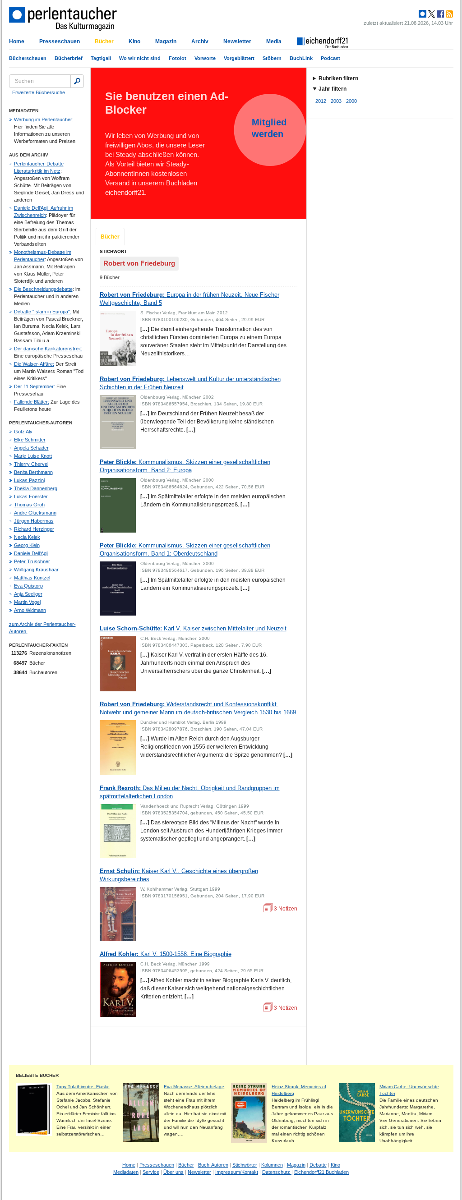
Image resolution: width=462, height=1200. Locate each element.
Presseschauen (59, 41)
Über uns (173, 1172)
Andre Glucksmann (35, 512)
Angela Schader (31, 448)
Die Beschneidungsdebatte (43, 289)
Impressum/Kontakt (236, 1172)
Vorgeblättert (239, 58)
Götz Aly (23, 431)
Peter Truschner (32, 561)
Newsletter (237, 41)
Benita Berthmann (33, 472)
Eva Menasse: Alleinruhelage (194, 1086)
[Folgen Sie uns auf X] (430, 14)
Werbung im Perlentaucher (43, 119)
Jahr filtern (332, 89)
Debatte (318, 1165)
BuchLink (301, 58)
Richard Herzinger (34, 529)
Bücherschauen (27, 58)
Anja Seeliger (28, 594)
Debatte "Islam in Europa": (42, 311)
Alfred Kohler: (165, 954)
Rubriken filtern (338, 78)
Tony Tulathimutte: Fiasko (83, 1086)
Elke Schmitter (30, 439)
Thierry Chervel (31, 464)
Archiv (199, 41)
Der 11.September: (34, 386)
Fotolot (177, 58)
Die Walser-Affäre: (34, 364)
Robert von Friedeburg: (189, 298)
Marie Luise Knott (33, 456)
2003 (336, 101)
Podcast (330, 58)
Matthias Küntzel (32, 577)
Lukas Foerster (31, 496)
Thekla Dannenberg (35, 488)
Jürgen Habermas (34, 521)
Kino (134, 41)
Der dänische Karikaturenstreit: (48, 348)
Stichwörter (244, 1165)
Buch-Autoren (213, 1165)
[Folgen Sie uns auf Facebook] (439, 14)
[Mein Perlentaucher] (422, 14)
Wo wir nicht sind (140, 58)
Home (16, 41)
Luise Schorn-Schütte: (193, 628)
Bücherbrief (69, 58)
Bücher (104, 41)
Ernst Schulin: (179, 875)
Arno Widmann (30, 610)
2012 (320, 101)
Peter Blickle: (185, 466)
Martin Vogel (27, 602)
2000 (351, 101)
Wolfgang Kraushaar (36, 569)
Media (274, 41)
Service (151, 1172)
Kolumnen (272, 1165)
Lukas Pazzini (29, 480)
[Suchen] (77, 81)
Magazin (165, 41)
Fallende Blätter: (31, 402)
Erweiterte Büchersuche (38, 92)
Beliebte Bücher (37, 1075)
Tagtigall (101, 58)
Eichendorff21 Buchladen (321, 1172)
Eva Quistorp (28, 586)
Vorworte (205, 58)
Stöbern (272, 58)
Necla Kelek (27, 537)
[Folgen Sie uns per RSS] (448, 14)
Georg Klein (27, 545)
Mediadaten (126, 1172)
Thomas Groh (29, 504)
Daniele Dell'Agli (31, 553)
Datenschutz (276, 1172)
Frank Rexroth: (190, 792)
